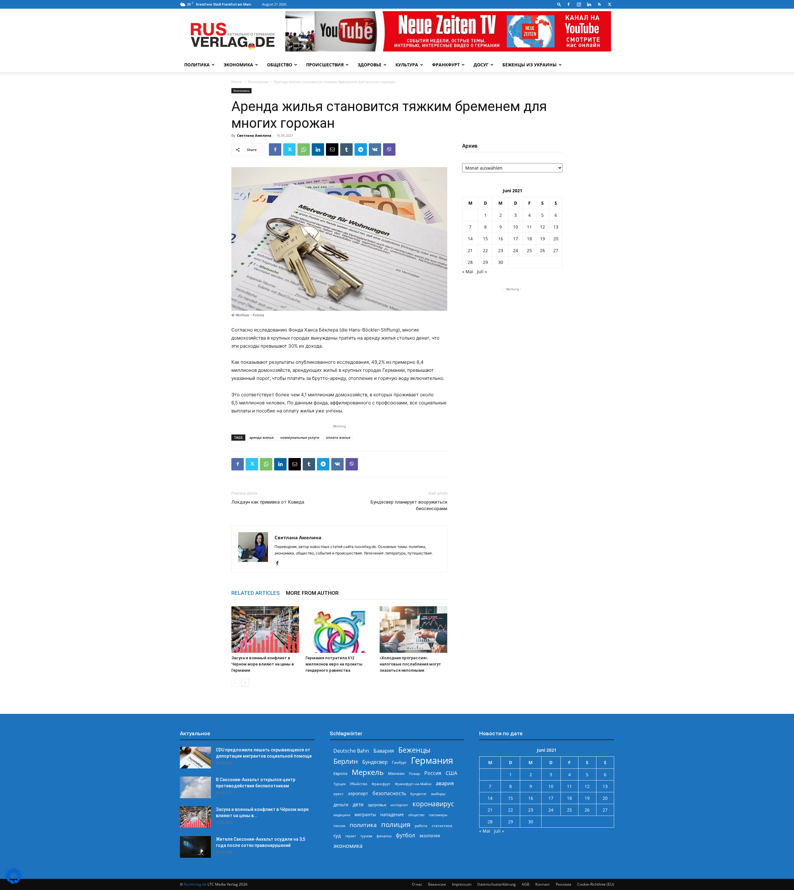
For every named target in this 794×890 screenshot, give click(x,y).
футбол (405, 835)
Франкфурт (446, 65)
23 (500, 250)
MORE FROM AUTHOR (312, 593)
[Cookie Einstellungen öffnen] (13, 882)
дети (358, 804)
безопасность (389, 793)
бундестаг (418, 794)
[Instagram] (578, 4)
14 (470, 239)
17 (515, 239)
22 (485, 250)
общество (416, 814)
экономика (348, 845)
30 (500, 262)
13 (555, 227)
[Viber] (389, 149)
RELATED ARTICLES (255, 593)
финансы (384, 836)
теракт (350, 836)
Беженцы (414, 750)
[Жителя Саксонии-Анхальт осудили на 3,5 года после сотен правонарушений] (195, 847)
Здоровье (369, 65)
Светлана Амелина (254, 135)
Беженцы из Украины (529, 65)
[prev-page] (235, 683)
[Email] (332, 149)
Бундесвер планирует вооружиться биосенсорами (409, 505)
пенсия (339, 825)
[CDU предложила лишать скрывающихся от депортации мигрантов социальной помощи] (195, 757)
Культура (406, 65)
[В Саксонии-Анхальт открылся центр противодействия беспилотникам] (195, 787)
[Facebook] (568, 4)
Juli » (482, 271)
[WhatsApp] (303, 149)
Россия (432, 773)
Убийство (358, 783)
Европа (340, 773)
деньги (340, 805)
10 (515, 227)
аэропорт (358, 793)
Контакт (542, 884)
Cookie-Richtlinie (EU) (595, 884)
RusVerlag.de (195, 884)
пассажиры (438, 814)
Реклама (563, 884)
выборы (438, 793)
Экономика (238, 65)
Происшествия (325, 65)
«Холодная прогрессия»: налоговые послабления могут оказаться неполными (410, 664)
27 (555, 250)
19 (542, 239)
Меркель (368, 772)
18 (529, 239)
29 (485, 262)
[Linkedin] (589, 4)
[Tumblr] (346, 149)
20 (555, 239)
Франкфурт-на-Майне (413, 783)
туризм (366, 836)
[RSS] (599, 4)
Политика (197, 65)
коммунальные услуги (299, 437)
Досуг (481, 65)
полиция (395, 824)
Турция (339, 783)
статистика (442, 825)
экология (429, 835)
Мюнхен (396, 773)
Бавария (383, 751)
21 (470, 250)
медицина (341, 814)
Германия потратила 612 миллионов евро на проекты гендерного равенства (334, 664)
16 (500, 239)
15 (485, 239)
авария (445, 783)
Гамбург (399, 762)
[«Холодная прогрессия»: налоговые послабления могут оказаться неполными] (413, 629)
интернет (399, 804)
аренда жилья (261, 437)
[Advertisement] (512, 331)
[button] (559, 4)
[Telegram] (361, 149)
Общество (279, 65)
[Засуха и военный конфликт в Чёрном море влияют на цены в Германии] (265, 629)
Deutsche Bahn (351, 751)
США (451, 773)
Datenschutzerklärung (496, 884)
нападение (392, 814)
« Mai (467, 271)
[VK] (375, 149)
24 (515, 250)
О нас (417, 884)
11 (529, 227)
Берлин (345, 761)
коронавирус (433, 803)
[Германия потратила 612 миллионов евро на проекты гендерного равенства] (339, 629)
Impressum (461, 884)
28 (470, 262)
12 (542, 227)
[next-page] (245, 683)
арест (338, 793)
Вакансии (437, 884)
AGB (525, 884)
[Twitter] (609, 4)
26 (542, 250)
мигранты (365, 814)
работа (421, 825)
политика (363, 824)
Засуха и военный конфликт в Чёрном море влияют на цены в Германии (262, 664)
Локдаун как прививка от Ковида (267, 502)
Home (236, 81)
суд (337, 835)
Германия (432, 760)
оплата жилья (338, 437)
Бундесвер (375, 762)
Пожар (414, 773)
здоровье (377, 805)
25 (529, 250)
